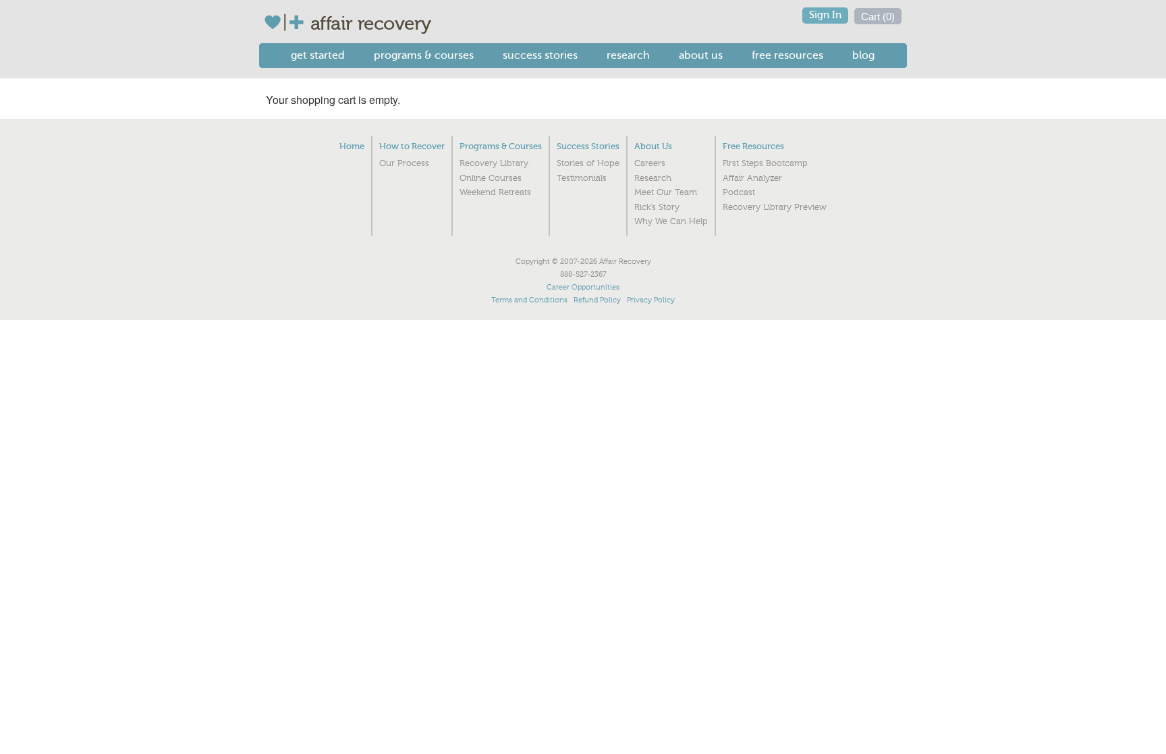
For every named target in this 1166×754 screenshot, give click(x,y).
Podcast (739, 192)
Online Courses (491, 178)
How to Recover (412, 146)
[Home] (287, 22)
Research (628, 55)
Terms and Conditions (529, 300)
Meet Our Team (665, 192)
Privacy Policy (651, 300)
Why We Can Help (671, 221)
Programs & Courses (424, 55)
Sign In (825, 15)
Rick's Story (656, 207)
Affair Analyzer (752, 178)
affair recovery (370, 23)
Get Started (318, 55)
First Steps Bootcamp (765, 163)
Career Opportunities (583, 287)
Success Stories (540, 55)
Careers (649, 163)
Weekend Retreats (495, 192)
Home (351, 146)
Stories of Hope (588, 163)
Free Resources (787, 55)
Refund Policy (597, 300)
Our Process (404, 163)
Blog (863, 55)
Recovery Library (494, 163)
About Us (701, 55)
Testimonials (582, 178)
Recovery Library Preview (775, 207)
